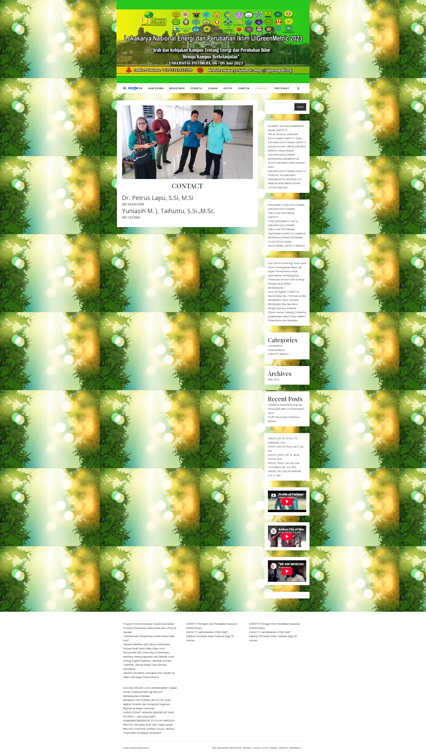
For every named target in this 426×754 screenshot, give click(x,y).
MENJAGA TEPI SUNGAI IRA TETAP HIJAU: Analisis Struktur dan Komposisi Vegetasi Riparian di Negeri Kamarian (147, 704)
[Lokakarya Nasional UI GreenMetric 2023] (133, 88)
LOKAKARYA (275, 345)
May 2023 (273, 379)
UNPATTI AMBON (278, 354)
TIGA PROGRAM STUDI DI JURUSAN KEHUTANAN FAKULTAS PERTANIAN (283, 225)
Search (300, 107)
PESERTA (196, 88)
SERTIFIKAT (281, 88)
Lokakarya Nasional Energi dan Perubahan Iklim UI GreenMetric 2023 (286, 408)
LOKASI (213, 88)
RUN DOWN (156, 88)
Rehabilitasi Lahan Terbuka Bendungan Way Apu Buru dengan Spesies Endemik (283, 304)
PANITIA (244, 88)
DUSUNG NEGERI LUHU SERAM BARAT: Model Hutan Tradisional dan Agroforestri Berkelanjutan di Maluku (150, 692)
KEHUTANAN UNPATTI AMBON (286, 245)
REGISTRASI (177, 88)
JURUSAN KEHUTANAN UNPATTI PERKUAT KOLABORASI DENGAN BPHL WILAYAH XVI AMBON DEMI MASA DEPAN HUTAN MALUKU (287, 179)
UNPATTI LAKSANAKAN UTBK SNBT (207, 632)
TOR (139, 88)
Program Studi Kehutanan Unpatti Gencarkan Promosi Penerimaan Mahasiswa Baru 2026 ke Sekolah (149, 628)
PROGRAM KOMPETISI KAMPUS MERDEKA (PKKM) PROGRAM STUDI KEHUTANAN (287, 237)
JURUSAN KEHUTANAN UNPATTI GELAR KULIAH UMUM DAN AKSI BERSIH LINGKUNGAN (287, 146)
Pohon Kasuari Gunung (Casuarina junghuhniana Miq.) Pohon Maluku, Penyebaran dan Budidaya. (287, 316)
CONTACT (261, 88)
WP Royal (144, 747)
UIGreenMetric (276, 350)
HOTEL (228, 88)
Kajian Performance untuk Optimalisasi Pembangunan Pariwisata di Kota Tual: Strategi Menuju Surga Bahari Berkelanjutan (286, 279)
